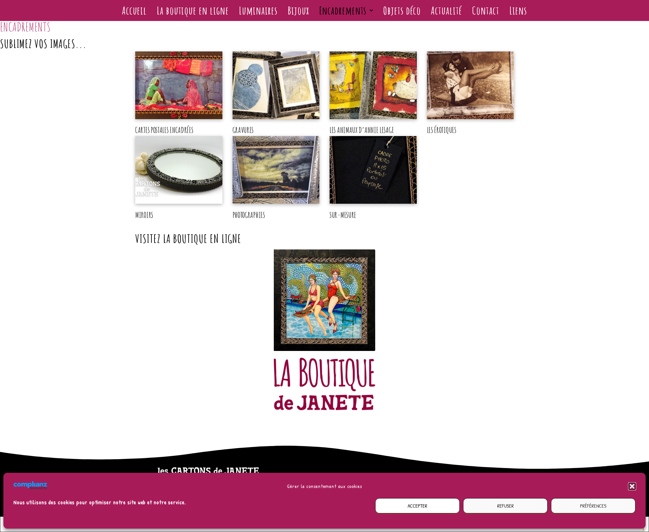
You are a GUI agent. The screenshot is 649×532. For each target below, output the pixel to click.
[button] (632, 486)
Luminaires (258, 10)
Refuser (505, 505)
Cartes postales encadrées (164, 130)
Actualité (446, 10)
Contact (485, 10)
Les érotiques (441, 130)
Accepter (417, 505)
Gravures (243, 130)
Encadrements (343, 10)
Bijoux (298, 10)
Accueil (134, 10)
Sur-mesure (343, 215)
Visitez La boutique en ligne (188, 238)
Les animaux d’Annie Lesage (362, 130)
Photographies (249, 215)
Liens (518, 10)
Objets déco (402, 10)
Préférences (593, 505)
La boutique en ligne (193, 10)
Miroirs (144, 215)
